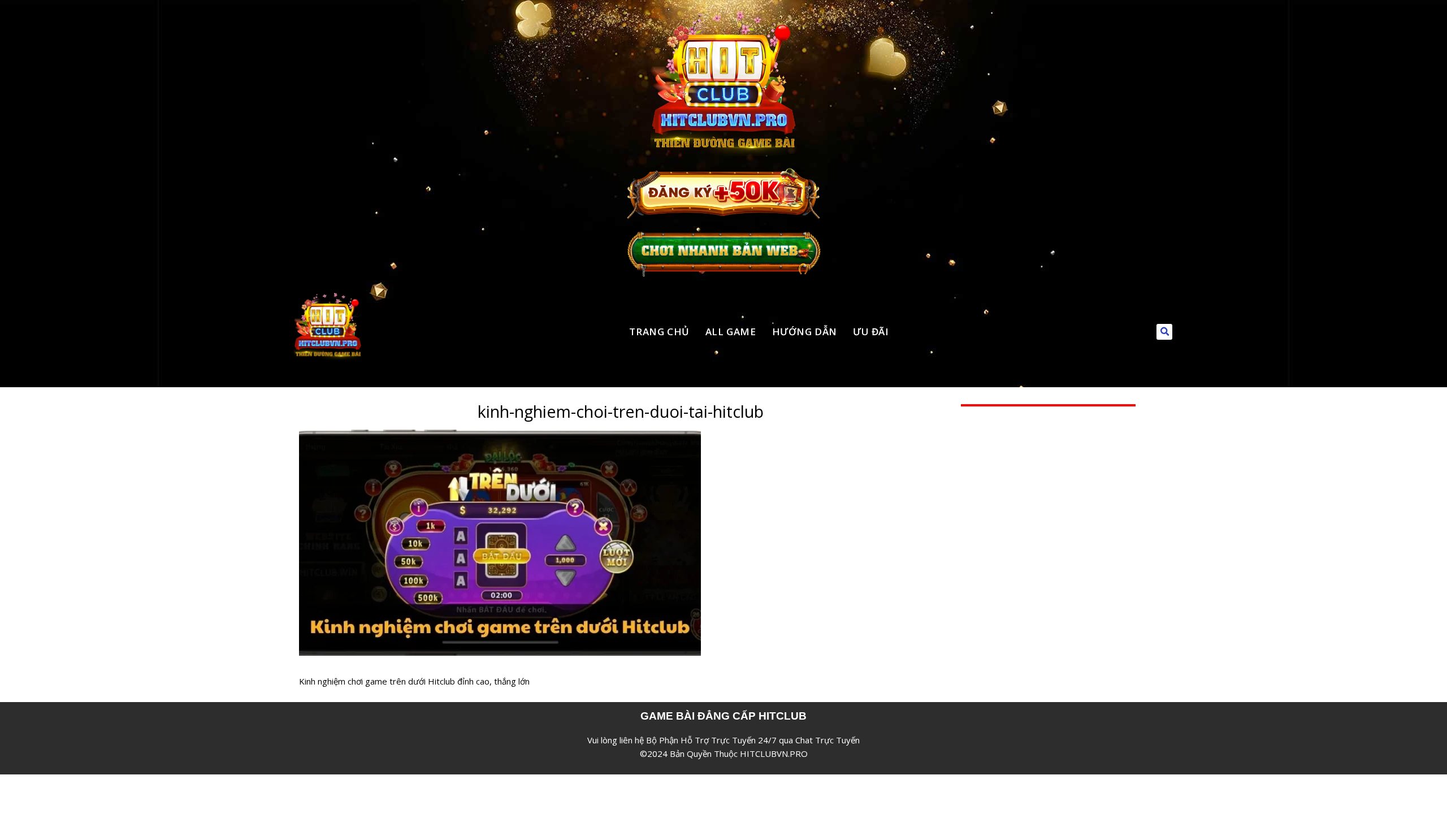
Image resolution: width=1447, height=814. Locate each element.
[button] (1164, 332)
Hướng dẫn (804, 331)
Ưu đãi (871, 331)
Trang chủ (659, 331)
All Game (730, 331)
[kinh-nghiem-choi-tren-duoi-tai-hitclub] (500, 436)
